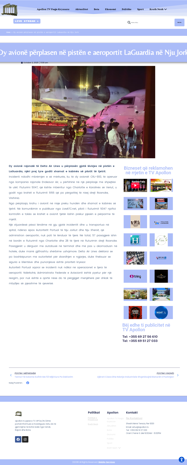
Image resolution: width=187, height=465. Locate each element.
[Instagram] (25, 439)
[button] (27, 382)
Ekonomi (110, 9)
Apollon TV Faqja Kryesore (53, 9)
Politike (126, 9)
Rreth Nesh (156, 9)
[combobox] (150, 22)
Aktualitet (81, 9)
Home (8, 32)
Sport (140, 9)
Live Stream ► (27, 21)
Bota (96, 9)
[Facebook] (18, 439)
